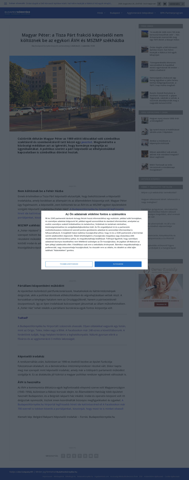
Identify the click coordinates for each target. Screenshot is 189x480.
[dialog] (94, 240)
